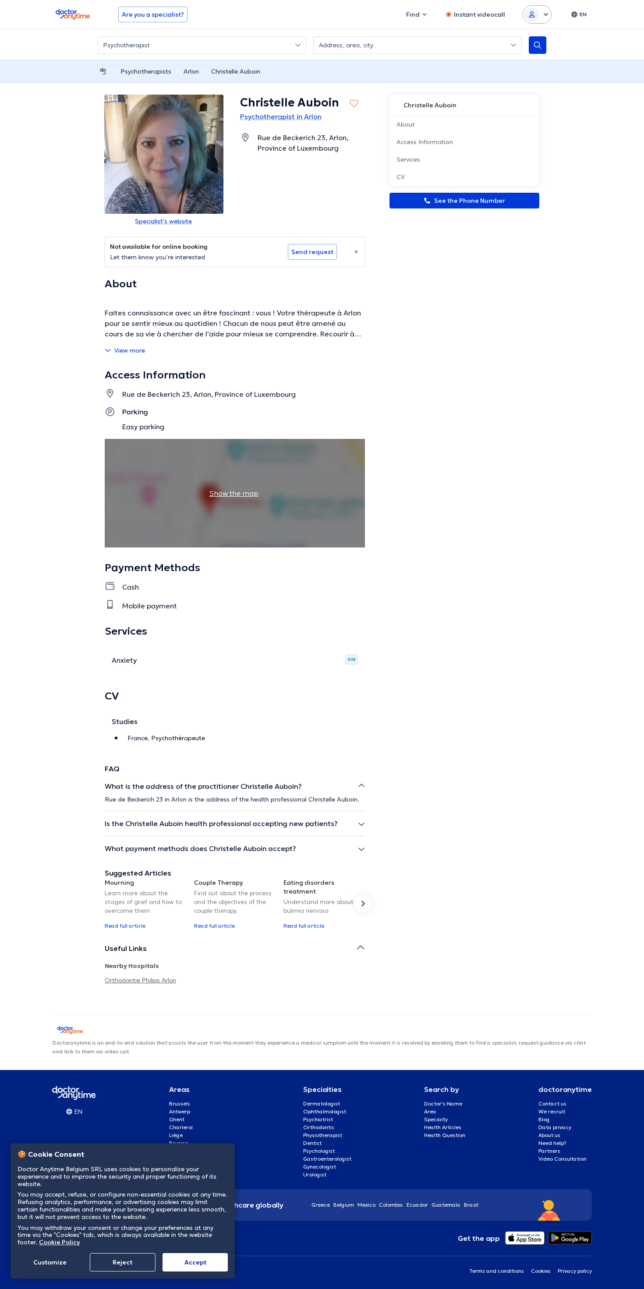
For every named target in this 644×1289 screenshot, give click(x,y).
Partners (549, 1151)
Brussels (179, 1103)
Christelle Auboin (235, 71)
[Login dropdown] (537, 14)
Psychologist (319, 1151)
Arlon (191, 71)
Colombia (391, 1204)
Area (430, 1111)
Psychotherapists (145, 71)
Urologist (314, 1174)
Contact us (552, 1103)
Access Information (424, 142)
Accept (195, 1262)
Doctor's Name (443, 1103)
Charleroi (181, 1127)
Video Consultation (562, 1158)
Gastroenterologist (327, 1158)
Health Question (444, 1135)
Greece (320, 1204)
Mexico (366, 1204)
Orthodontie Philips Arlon (140, 980)
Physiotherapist (322, 1135)
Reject (122, 1262)
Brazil (471, 1204)
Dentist (312, 1143)
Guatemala (446, 1204)
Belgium (343, 1204)
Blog (544, 1119)
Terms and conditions (496, 1271)
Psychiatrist (318, 1119)
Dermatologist (321, 1103)
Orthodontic (319, 1127)
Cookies (541, 1271)
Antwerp (179, 1111)
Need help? (552, 1143)
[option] (146, 903)
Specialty (436, 1119)
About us (549, 1135)
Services (408, 159)
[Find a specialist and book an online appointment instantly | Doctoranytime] (103, 71)
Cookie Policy (59, 1242)
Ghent (176, 1119)
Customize (50, 1262)
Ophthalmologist (324, 1111)
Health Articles (442, 1127)
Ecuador (417, 1204)
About (405, 124)
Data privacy (554, 1127)
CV (400, 177)
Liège (176, 1135)
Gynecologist (319, 1166)
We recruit (551, 1111)
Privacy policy (575, 1271)
